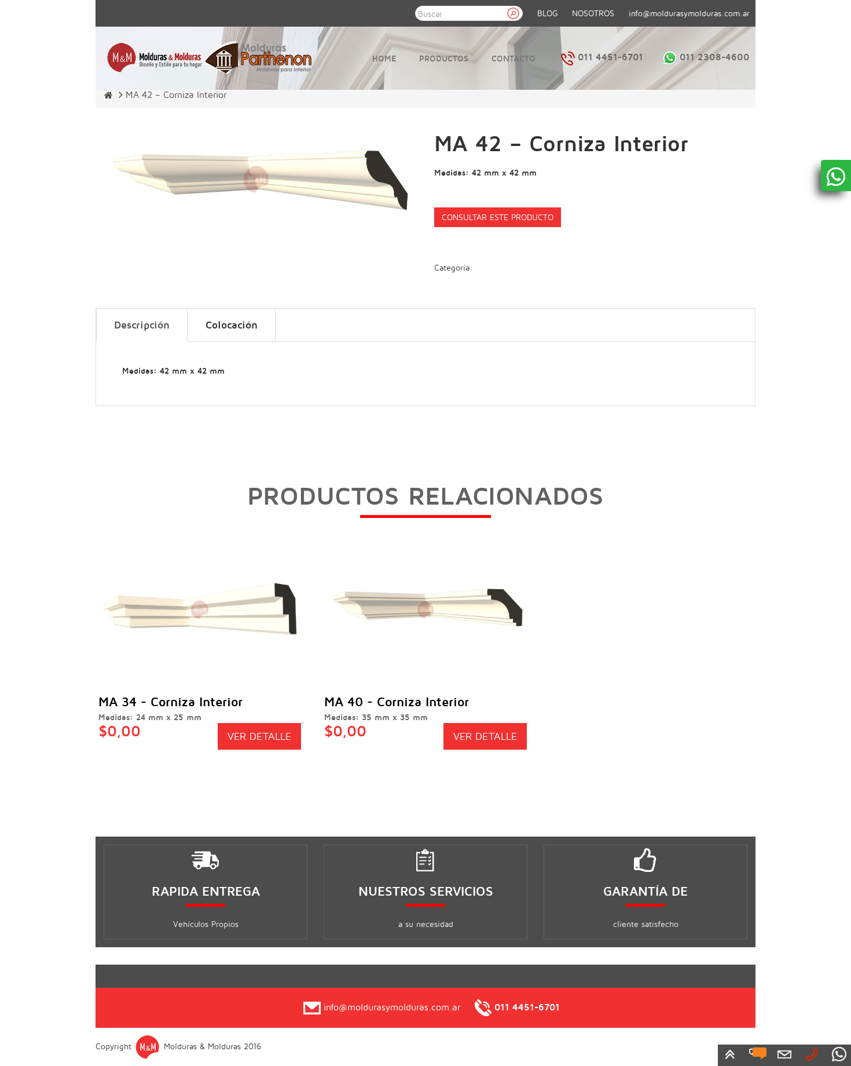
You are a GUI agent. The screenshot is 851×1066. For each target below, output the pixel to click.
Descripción (142, 325)
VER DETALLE (259, 736)
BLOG (547, 13)
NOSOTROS (593, 13)
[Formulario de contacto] (784, 1054)
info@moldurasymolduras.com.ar (689, 13)
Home (384, 58)
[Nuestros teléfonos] (811, 1054)
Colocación (232, 325)
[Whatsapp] (839, 1054)
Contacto (513, 58)
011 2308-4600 (713, 57)
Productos (443, 58)
